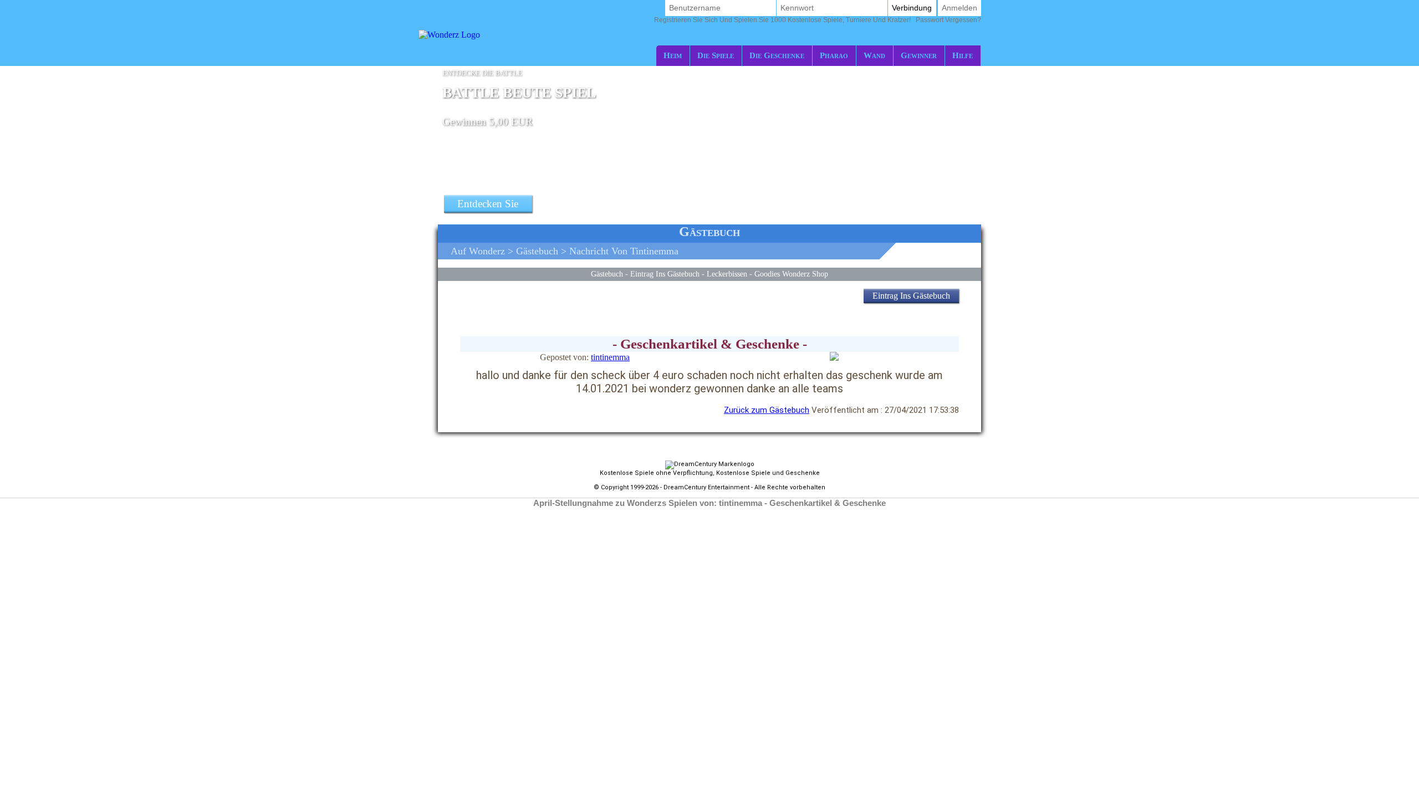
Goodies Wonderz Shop (791, 273)
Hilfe (962, 55)
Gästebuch (537, 251)
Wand (874, 55)
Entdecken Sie (487, 203)
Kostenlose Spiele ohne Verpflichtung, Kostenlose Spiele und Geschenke (710, 473)
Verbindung (912, 7)
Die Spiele (715, 55)
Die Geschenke (776, 55)
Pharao (834, 55)
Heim (672, 55)
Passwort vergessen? (817, 20)
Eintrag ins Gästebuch (665, 273)
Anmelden (959, 7)
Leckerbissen (727, 273)
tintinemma (610, 357)
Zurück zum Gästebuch (766, 410)
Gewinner (919, 55)
